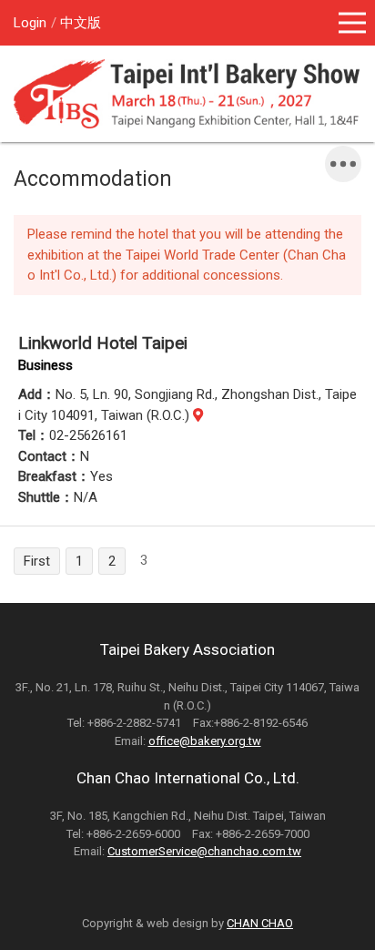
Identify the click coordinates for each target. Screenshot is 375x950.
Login (30, 23)
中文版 (80, 23)
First (37, 561)
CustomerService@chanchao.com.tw (204, 851)
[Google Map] (198, 415)
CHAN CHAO (260, 923)
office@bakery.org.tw (204, 741)
